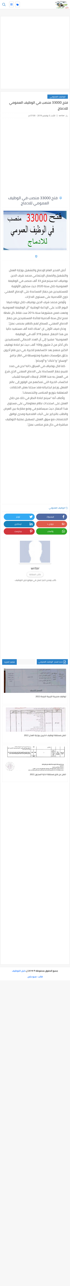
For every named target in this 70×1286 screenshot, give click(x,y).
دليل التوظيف (19, 971)
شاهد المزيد (9, 662)
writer (62, 115)
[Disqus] (35, 832)
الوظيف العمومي (57, 97)
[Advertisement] (35, 52)
